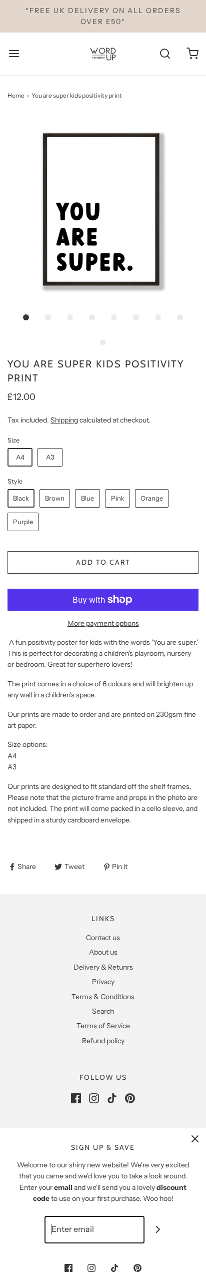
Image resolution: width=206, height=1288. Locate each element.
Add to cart (103, 562)
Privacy (103, 981)
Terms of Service (103, 1025)
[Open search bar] (164, 54)
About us (103, 952)
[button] (103, 210)
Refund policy (103, 1040)
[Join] (158, 1229)
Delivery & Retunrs (103, 967)
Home (16, 95)
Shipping (64, 419)
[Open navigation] (14, 54)
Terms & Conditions (103, 996)
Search (103, 1011)
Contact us (103, 937)
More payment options (103, 623)
